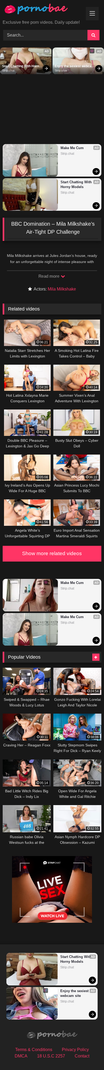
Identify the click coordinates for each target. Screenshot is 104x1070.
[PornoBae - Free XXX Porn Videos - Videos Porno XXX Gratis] (43, 10)
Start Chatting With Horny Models (22, 66)
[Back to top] (87, 1054)
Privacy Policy (75, 1049)
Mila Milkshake (62, 289)
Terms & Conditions (33, 1049)
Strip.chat (8, 70)
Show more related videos (52, 553)
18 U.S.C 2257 (51, 1056)
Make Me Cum (72, 148)
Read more (49, 276)
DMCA (21, 1056)
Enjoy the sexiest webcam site (75, 66)
